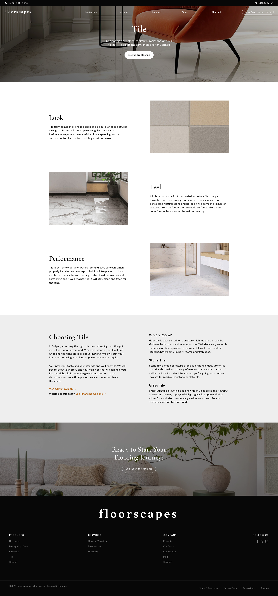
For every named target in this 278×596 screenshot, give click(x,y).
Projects (156, 12)
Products (90, 12)
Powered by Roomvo (57, 586)
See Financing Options (89, 394)
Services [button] (123, 12)
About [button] (185, 12)
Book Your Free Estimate (258, 12)
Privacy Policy (230, 588)
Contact (216, 12)
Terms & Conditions (208, 588)
